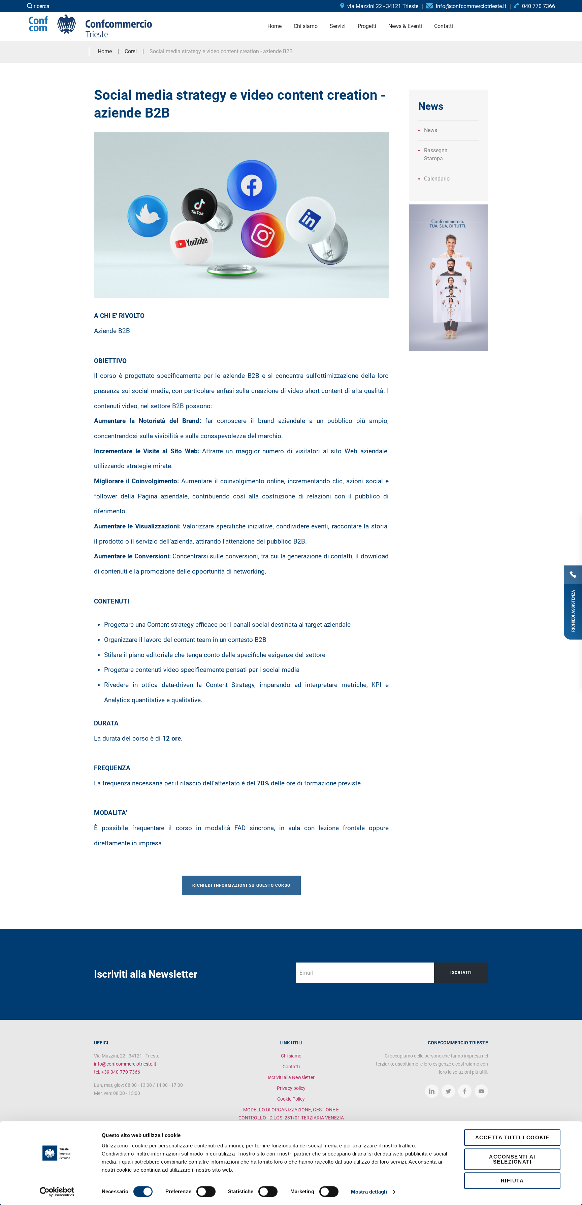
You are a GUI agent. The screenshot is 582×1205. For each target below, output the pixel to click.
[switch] (206, 1191)
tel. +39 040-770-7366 (117, 1072)
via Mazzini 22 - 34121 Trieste (382, 6)
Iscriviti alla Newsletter (291, 1077)
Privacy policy (291, 1088)
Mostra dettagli (369, 1192)
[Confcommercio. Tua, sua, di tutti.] (448, 277)
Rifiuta (512, 1180)
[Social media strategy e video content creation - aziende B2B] (241, 215)
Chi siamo (291, 1056)
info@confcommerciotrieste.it (125, 1064)
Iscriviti (461, 972)
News (430, 130)
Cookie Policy (291, 1099)
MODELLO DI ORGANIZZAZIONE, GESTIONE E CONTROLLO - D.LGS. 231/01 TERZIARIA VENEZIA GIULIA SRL (291, 1118)
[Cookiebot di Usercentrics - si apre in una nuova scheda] (57, 1192)
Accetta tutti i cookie (512, 1137)
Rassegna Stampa (436, 154)
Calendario (437, 178)
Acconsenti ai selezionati (512, 1159)
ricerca (41, 6)
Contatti (291, 1066)
